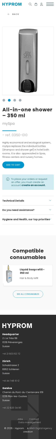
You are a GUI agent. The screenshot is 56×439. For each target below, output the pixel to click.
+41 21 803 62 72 (11, 353)
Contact (34, 419)
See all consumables (28, 294)
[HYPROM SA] (11, 4)
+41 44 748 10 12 (10, 380)
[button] (41, 4)
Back (15, 14)
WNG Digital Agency (40, 428)
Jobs (20, 419)
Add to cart (13, 165)
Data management (29, 422)
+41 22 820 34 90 (11, 407)
